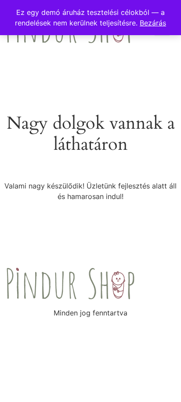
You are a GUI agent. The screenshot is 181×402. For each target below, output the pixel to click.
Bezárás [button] (153, 22)
